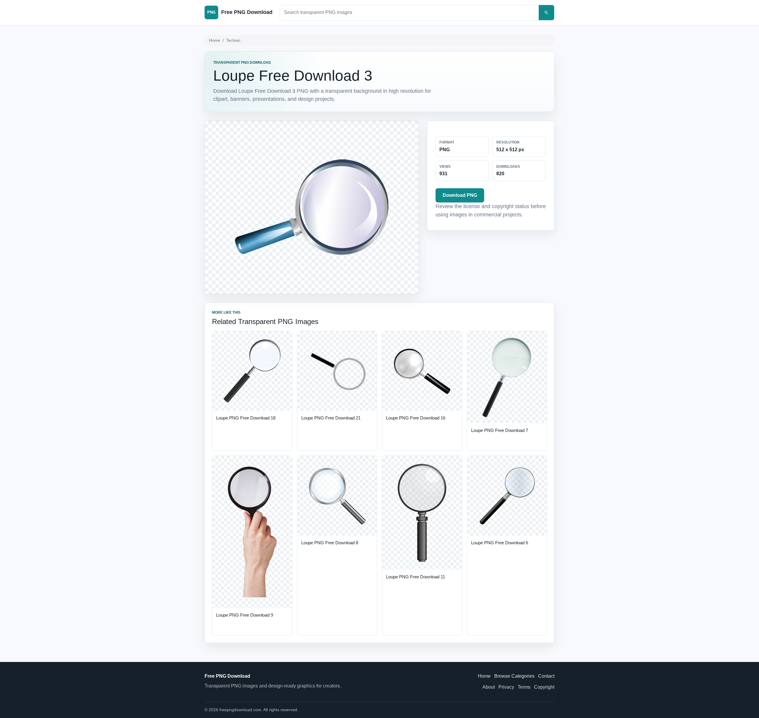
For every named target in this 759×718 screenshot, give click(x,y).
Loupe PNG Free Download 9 (244, 615)
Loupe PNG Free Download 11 (415, 576)
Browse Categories (514, 676)
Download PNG (460, 195)
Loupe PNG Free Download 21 (331, 417)
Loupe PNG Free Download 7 (499, 430)
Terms (524, 687)
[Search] (546, 12)
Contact (546, 676)
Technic (233, 40)
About (488, 687)
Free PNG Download (227, 676)
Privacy (506, 687)
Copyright (544, 687)
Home (214, 40)
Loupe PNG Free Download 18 (245, 417)
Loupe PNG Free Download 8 (329, 542)
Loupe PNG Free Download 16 (415, 417)
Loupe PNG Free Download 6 (499, 542)
